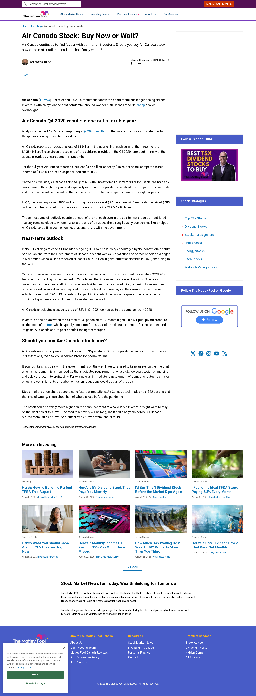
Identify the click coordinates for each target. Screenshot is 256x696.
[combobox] (75, 4)
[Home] (3, 628)
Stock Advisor (195, 642)
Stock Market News (71, 14)
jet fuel (47, 325)
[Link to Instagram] (208, 354)
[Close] (64, 648)
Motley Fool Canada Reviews (89, 652)
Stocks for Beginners (199, 235)
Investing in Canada (141, 647)
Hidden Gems (194, 652)
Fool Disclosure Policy (84, 657)
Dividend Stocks (196, 226)
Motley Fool (219, 4)
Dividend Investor (197, 647)
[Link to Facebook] (201, 354)
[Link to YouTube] (216, 354)
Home (25, 26)
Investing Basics (100, 14)
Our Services (171, 14)
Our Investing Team (83, 647)
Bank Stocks (193, 243)
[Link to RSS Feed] (224, 354)
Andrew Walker (38, 61)
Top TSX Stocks (196, 218)
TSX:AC (45, 100)
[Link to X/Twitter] (193, 354)
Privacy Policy (24, 667)
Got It (35, 674)
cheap (140, 105)
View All (133, 567)
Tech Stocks (193, 259)
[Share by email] (139, 63)
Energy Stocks (195, 251)
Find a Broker (136, 657)
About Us (150, 14)
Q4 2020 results (94, 131)
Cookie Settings (35, 683)
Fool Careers (78, 662)
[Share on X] (135, 63)
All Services (193, 657)
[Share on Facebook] (131, 63)
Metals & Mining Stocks (201, 267)
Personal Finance (127, 14)
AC (26, 75)
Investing (36, 26)
